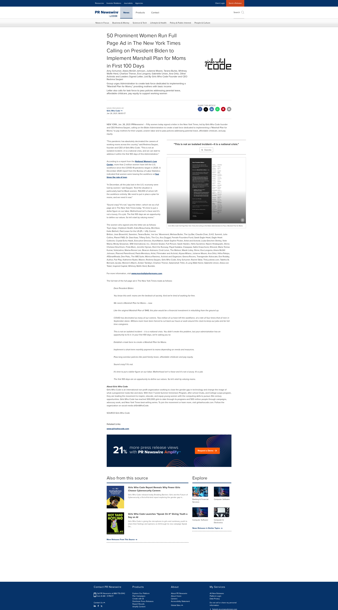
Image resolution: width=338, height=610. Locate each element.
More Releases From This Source (121, 539)
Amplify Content (138, 606)
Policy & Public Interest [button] (180, 22)
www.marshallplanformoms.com (146, 273)
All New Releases (217, 593)
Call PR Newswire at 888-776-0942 (111, 593)
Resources (99, 3)
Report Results (138, 604)
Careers (174, 598)
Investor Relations (114, 3)
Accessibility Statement (180, 601)
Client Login (220, 3)
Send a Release (235, 3)
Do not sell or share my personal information (223, 604)
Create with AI (138, 598)
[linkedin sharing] (211, 109)
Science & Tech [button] (140, 22)
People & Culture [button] (202, 22)
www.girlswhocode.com (118, 428)
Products (140, 12)
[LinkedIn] (95, 606)
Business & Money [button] (120, 22)
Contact (155, 12)
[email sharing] (229, 109)
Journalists (128, 3)
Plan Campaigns (138, 596)
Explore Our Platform (140, 593)
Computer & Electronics (219, 521)
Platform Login (215, 596)
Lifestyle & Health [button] (158, 22)
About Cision (176, 596)
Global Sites (176, 605)
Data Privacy (215, 598)
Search (237, 12)
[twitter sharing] (206, 109)
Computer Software (222, 499)
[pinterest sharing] (223, 109)
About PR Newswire (179, 593)
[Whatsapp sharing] (217, 109)
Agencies (139, 3)
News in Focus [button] (102, 22)
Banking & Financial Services (200, 500)
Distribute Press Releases (143, 601)
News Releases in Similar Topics (206, 528)
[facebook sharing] (200, 109)
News (126, 12)
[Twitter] (101, 606)
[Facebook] (98, 606)
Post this (207, 149)
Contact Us (98, 602)
